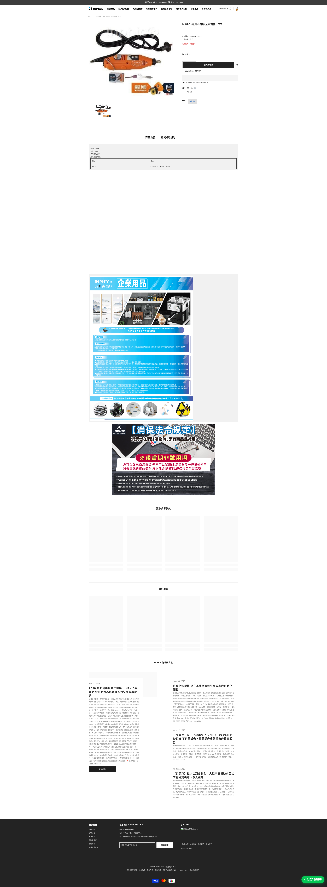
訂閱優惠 (165, 845)
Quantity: (186, 54)
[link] (106, 565)
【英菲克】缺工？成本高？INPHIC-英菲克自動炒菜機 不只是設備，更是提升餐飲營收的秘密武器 (202, 738)
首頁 (89, 17)
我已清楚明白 (190, 71)
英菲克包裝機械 (186, 849)
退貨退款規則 (168, 137)
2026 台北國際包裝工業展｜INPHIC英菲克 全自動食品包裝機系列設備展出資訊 (113, 691)
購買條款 (198, 71)
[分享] (236, 65)
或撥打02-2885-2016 (175, 2)
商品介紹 (150, 137)
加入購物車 (208, 65)
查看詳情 (102, 769)
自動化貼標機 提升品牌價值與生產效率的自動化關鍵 (202, 687)
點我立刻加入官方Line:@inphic (156, 2)
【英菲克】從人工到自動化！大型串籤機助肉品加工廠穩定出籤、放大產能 (203, 775)
